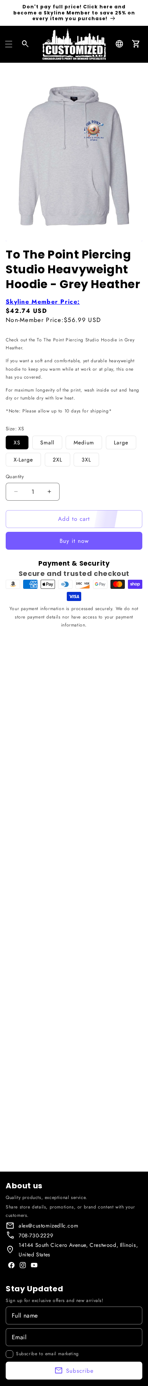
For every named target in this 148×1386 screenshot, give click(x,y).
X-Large (23, 459)
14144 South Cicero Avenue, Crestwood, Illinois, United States (78, 1249)
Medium (84, 442)
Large (121, 442)
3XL (86, 459)
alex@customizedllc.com (48, 1225)
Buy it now (74, 541)
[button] (8, 44)
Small (47, 442)
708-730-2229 (36, 1235)
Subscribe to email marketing (47, 1353)
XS (17, 442)
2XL (57, 459)
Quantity (15, 476)
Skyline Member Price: (43, 301)
